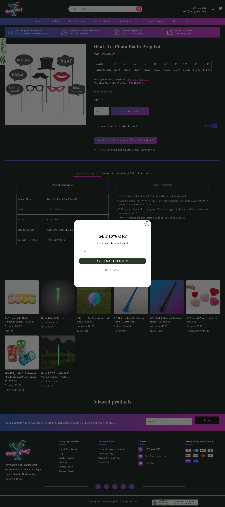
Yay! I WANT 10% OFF (112, 261)
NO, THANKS (112, 270)
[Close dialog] (147, 223)
